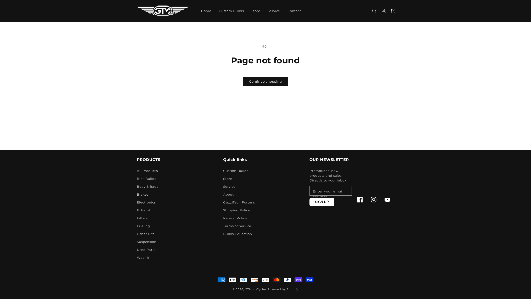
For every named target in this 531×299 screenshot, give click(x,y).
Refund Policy (235, 218)
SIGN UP (322, 202)
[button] (374, 11)
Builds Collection (237, 234)
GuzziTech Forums (239, 202)
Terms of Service (237, 226)
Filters (142, 218)
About (228, 194)
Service (229, 187)
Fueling (143, 226)
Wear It (143, 258)
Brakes (142, 194)
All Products (147, 171)
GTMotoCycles (256, 289)
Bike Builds (146, 179)
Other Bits (146, 234)
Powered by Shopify (283, 289)
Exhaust (144, 210)
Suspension (146, 242)
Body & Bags (147, 187)
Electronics (146, 202)
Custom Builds (235, 171)
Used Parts (146, 250)
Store (227, 179)
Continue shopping (265, 81)
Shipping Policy (236, 210)
